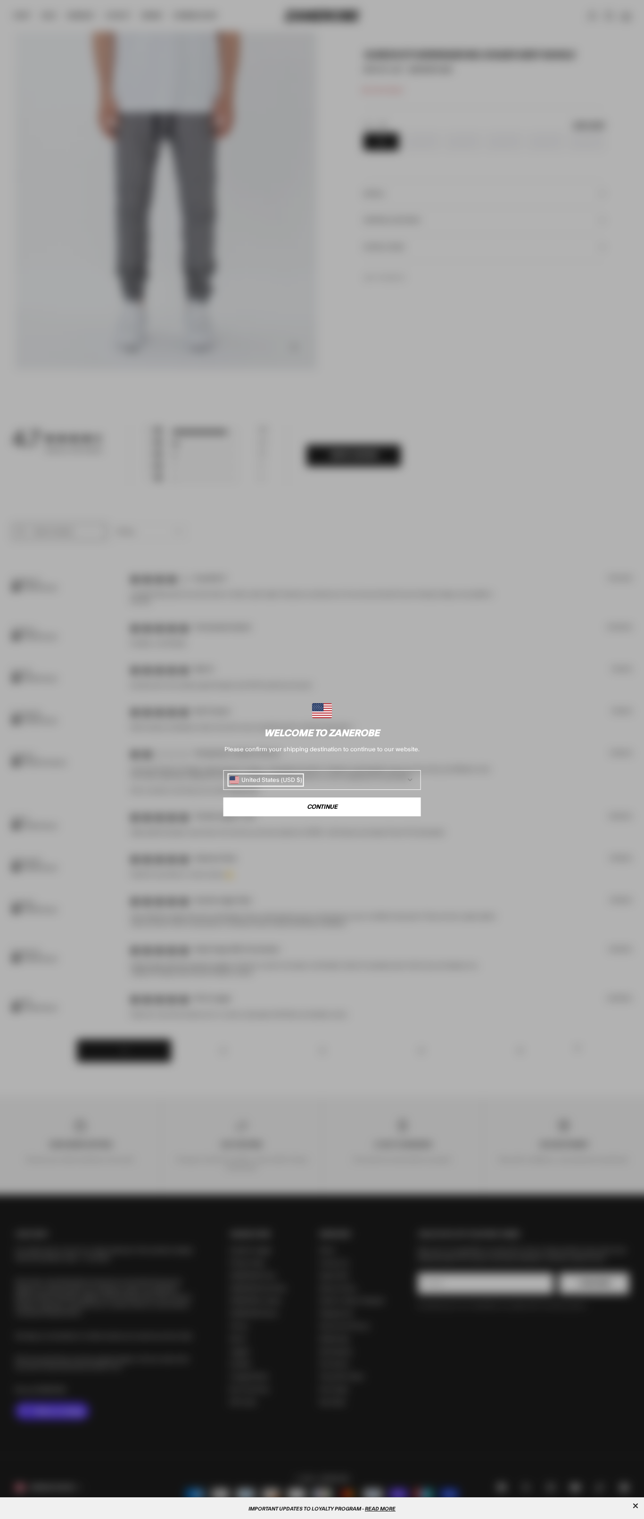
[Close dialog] (635, 1506)
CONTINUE (322, 807)
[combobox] (266, 780)
